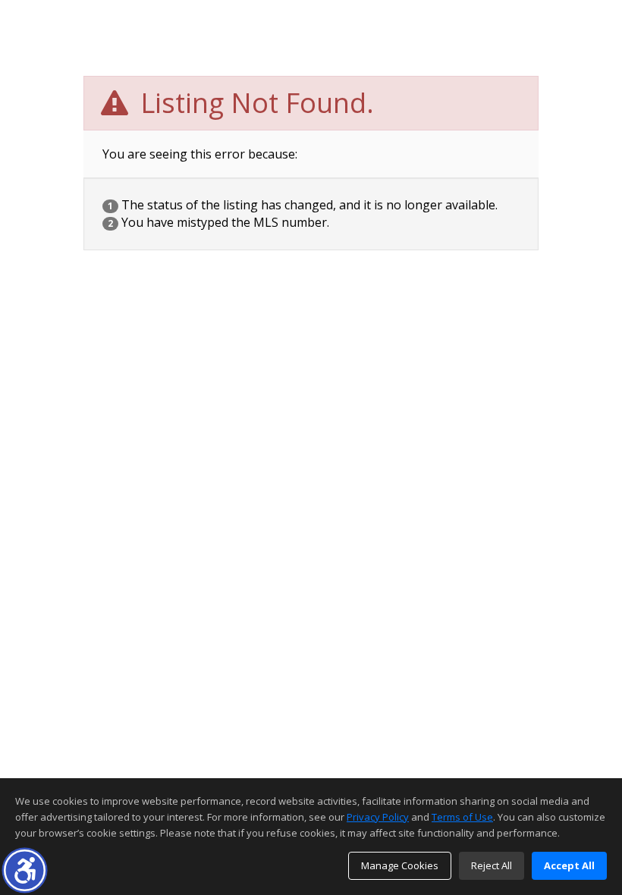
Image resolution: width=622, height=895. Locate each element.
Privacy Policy (378, 817)
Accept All (569, 865)
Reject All (491, 865)
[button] (25, 870)
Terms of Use (462, 817)
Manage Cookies (399, 865)
